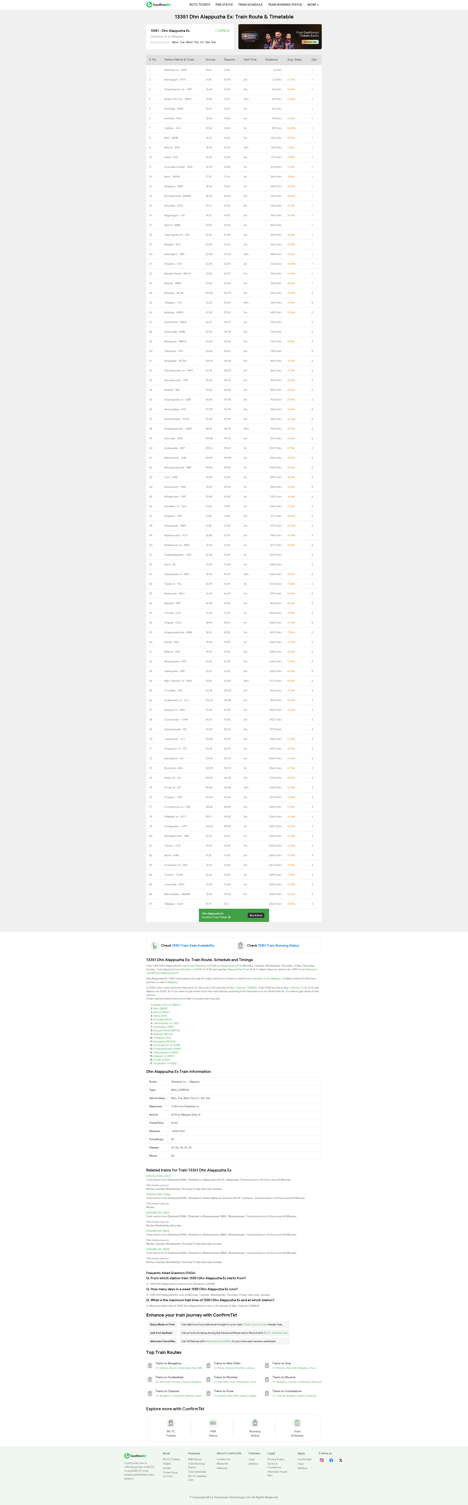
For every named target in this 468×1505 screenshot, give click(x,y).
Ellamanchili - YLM (175, 457)
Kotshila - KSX (172, 118)
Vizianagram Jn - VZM (177, 399)
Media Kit (222, 1463)
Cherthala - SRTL (174, 884)
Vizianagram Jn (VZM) (167, 1045)
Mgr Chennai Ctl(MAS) (243, 987)
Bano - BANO (172, 176)
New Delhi (197, 1368)
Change (222, 31)
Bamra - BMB (172, 225)
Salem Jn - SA (172, 777)
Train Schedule (250, 4)
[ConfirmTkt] (135, 1455)
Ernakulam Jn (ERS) (165, 1063)
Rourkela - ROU (173, 205)
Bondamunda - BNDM (177, 195)
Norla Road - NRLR (175, 322)
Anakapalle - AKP (174, 448)
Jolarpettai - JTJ (174, 738)
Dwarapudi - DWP (175, 525)
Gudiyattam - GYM (176, 719)
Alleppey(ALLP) (229, 965)
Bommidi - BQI (173, 768)
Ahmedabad (242, 1382)
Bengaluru (303, 1368)
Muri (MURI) (161, 1008)
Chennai (164, 1368)
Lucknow (250, 1368)
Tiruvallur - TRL (173, 690)
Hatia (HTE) (160, 1015)
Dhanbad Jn (259, 978)
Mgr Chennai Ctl (294, 987)
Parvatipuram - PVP (176, 380)
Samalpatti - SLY (174, 758)
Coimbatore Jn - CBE (177, 806)
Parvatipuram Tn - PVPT (178, 370)
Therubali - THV (173, 351)
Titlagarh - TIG (173, 302)
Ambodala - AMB (174, 331)
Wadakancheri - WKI (176, 835)
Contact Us (223, 1459)
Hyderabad (185, 1368)
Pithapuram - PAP (175, 496)
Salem (198, 1395)
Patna (221, 1368)
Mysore (173, 1368)
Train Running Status (285, 4)
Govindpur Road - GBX (178, 166)
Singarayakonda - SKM (178, 632)
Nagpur (253, 1395)
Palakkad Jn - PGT (175, 816)
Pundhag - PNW (173, 108)
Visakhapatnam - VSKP (178, 428)
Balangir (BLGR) (163, 1034)
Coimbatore (177, 1395)
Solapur (244, 1395)
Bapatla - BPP (172, 603)
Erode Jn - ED (172, 787)
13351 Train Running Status (278, 945)
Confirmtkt (305, 1459)
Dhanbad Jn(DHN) (206, 965)
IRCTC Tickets (199, 4)
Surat (253, 1382)
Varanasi (230, 1368)
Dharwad (316, 1382)
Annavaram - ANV (175, 486)
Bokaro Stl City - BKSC (178, 99)
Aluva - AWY (172, 855)
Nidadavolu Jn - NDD (177, 545)
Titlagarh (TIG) (162, 1037)
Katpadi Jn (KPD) (164, 1056)
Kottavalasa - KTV (175, 409)
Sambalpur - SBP (174, 254)
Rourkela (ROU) (163, 1019)
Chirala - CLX (172, 612)
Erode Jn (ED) (162, 1059)
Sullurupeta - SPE (174, 671)
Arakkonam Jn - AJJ (176, 700)
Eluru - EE (170, 564)
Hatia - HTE (171, 157)
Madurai (189, 1395)
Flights (167, 1463)
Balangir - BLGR (174, 292)
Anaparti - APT (173, 515)
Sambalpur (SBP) (164, 1026)
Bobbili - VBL (172, 389)
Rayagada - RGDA (175, 360)
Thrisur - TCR (172, 845)
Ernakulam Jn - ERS (175, 865)
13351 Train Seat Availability (193, 945)
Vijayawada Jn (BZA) (166, 1052)
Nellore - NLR (172, 651)
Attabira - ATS (173, 263)
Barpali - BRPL (172, 283)
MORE (312, 4)
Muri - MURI (171, 137)
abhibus (253, 1463)
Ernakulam (311, 1395)
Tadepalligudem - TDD (177, 554)
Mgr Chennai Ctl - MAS (178, 680)
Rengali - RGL (172, 244)
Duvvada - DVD (173, 438)
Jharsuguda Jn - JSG (177, 234)
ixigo (252, 1459)
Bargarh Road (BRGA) (167, 1030)
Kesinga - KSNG (174, 312)
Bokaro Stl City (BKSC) (167, 1004)
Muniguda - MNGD (175, 341)
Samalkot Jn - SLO (175, 506)
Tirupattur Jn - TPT (175, 748)
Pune (312, 1368)
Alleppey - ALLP (173, 903)
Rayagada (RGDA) (165, 1041)
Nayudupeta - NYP (175, 661)
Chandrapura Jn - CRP (178, 89)
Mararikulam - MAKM (177, 894)
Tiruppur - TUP (173, 797)
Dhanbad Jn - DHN (175, 69)
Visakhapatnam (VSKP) (167, 1048)
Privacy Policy (275, 1459)
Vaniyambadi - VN (175, 729)
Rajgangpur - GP (174, 215)
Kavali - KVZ (171, 642)
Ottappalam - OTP (175, 826)
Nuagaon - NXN (173, 186)
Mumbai (240, 1368)
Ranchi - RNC (172, 147)
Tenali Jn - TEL (173, 583)
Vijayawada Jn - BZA (176, 574)
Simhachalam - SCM (176, 419)
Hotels (167, 1468)
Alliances (222, 1468)
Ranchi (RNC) (162, 1012)
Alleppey (275, 978)
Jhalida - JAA (172, 128)
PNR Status (224, 4)
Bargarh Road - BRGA (177, 273)
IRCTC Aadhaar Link (275, 1332)
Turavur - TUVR (173, 874)
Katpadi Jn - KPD (174, 709)
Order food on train (256, 1324)
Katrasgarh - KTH (174, 79)
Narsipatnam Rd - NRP (177, 467)
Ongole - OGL (172, 622)
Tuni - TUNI (171, 477)
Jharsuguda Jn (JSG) (166, 1023)
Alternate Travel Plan (218, 1341)
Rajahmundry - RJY (176, 535)
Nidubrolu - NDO (174, 593)
